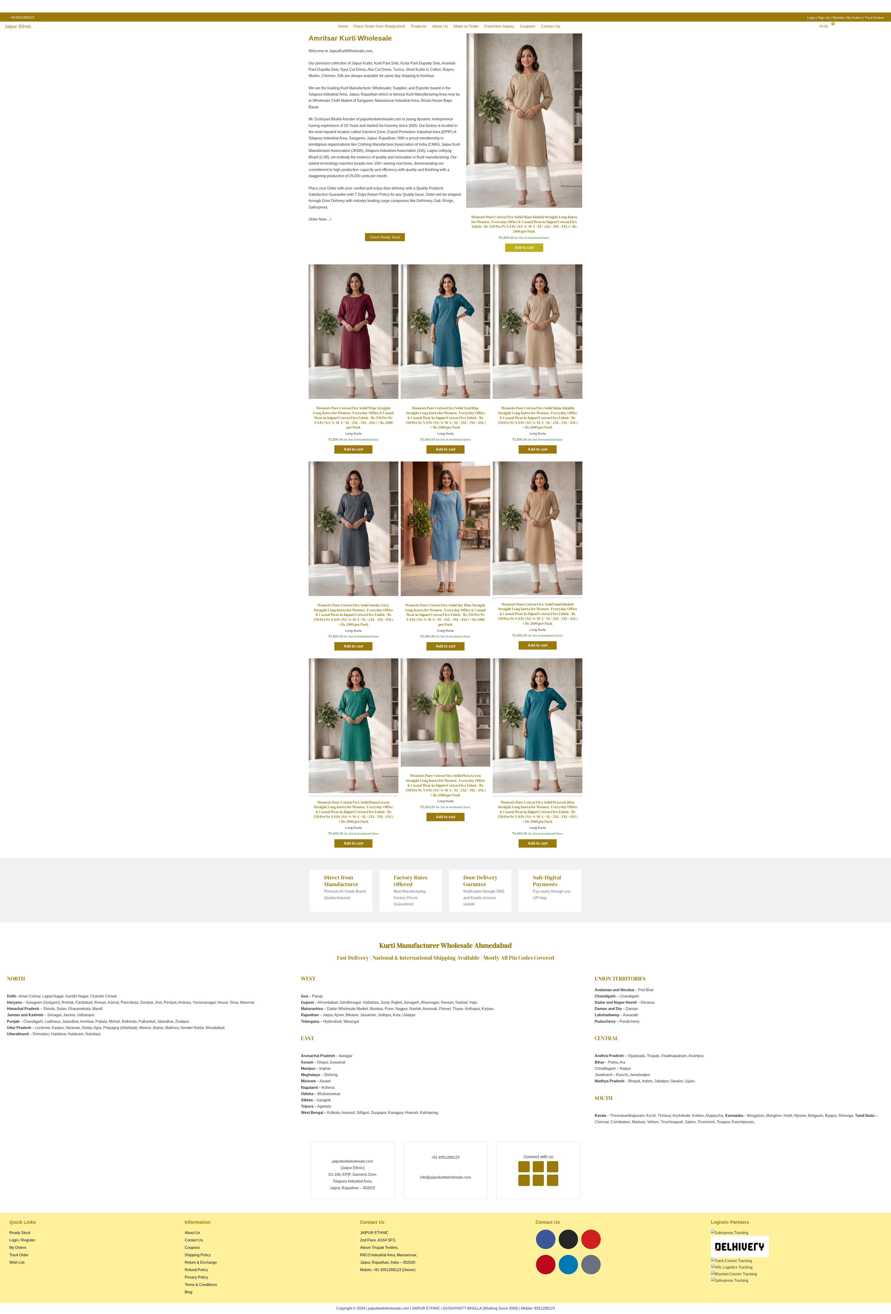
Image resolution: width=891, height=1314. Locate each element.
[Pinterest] (545, 1264)
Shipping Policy (198, 1255)
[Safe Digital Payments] (526, 877)
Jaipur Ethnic (18, 26)
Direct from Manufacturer (341, 881)
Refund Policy (196, 1270)
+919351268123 (22, 17)
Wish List (16, 1262)
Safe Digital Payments (547, 881)
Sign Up (824, 17)
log (189, 1292)
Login (811, 17)
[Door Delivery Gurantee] (456, 877)
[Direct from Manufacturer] (317, 877)
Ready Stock (19, 1233)
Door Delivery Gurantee (480, 881)
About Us (440, 26)
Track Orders (874, 17)
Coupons (527, 26)
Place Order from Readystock (379, 26)
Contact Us (550, 26)
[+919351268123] (6, 17)
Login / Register (22, 1240)
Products (418, 26)
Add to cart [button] (524, 248)
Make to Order (466, 26)
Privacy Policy (196, 1277)
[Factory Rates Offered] (387, 877)
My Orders (854, 17)
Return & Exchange (201, 1262)
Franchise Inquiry (499, 26)
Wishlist (838, 17)
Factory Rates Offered (410, 881)
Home (343, 26)
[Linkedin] (568, 1264)
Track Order (19, 1255)
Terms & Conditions (201, 1285)
